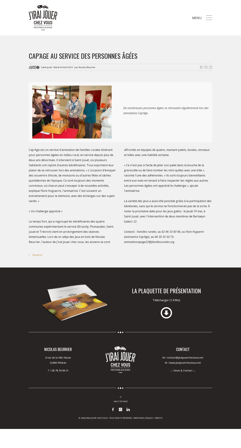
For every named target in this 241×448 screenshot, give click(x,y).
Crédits (158, 418)
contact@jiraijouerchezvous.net (185, 357)
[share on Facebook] (201, 67)
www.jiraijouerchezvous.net (185, 362)
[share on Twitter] (206, 67)
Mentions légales (143, 418)
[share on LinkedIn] (210, 67)
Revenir (37, 255)
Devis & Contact (182, 370)
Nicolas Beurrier (87, 67)
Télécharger (166, 300)
